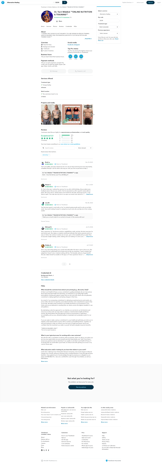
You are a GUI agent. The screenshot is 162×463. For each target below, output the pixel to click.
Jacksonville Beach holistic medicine (110, 412)
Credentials (69, 26)
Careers (43, 443)
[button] (47, 16)
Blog (42, 447)
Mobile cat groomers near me (88, 419)
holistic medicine (52, 7)
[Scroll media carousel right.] (94, 114)
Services (48, 26)
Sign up (63, 437)
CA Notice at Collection (108, 445)
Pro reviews (85, 443)
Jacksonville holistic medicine (108, 409)
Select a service (102, 11)
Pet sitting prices (45, 412)
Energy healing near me (86, 412)
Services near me (66, 441)
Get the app (64, 439)
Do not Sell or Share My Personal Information (111, 448)
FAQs (75, 26)
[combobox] (29, 2)
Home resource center (67, 445)
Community (85, 439)
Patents (104, 443)
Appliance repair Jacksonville (68, 418)
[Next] (69, 264)
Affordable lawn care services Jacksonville (68, 410)
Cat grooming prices (46, 417)
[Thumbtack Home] (3, 2)
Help (103, 435)
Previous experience (104, 30)
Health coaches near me (87, 414)
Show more (44, 422)
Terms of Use (105, 439)
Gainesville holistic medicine (108, 417)
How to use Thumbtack (67, 435)
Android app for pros (87, 447)
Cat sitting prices (45, 419)
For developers (45, 441)
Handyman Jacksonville (66, 413)
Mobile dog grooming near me (88, 417)
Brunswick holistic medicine (108, 414)
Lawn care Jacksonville (66, 416)
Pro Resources (86, 441)
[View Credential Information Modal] (50, 273)
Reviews (61, 26)
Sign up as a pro (86, 437)
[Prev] (64, 264)
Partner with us (45, 439)
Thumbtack (44, 7)
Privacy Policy (105, 441)
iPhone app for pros (87, 445)
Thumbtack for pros (87, 435)
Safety (104, 437)
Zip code (100, 17)
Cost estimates (65, 443)
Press (42, 445)
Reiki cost (43, 409)
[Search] (64, 2)
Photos (55, 26)
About (42, 26)
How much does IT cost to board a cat (51, 414)
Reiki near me (84, 409)
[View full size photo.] (51, 114)
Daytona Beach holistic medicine (109, 419)
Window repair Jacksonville (67, 421)
